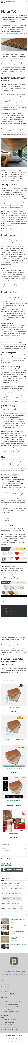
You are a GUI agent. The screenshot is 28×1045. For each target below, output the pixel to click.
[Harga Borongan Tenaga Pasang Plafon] (5, 921)
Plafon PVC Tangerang (17, 908)
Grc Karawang (12, 885)
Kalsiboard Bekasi (16, 893)
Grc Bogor (11, 883)
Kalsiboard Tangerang (6, 901)
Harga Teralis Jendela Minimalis (11, 1011)
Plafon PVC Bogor (5, 903)
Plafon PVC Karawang (17, 906)
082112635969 (6, 865)
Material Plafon (5, 850)
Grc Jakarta (4, 885)
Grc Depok (17, 883)
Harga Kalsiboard (7, 989)
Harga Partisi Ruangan (8, 1009)
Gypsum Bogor (14, 888)
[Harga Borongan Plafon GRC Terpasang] (5, 939)
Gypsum (21, 536)
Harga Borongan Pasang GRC (10, 1006)
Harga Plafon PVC (7, 984)
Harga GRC (6, 991)
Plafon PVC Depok (15, 903)
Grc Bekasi (4, 883)
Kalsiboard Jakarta (6, 898)
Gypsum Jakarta (5, 890)
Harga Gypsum (6, 986)
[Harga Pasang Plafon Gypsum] (5, 933)
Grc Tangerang (20, 885)
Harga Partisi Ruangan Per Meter (18, 944)
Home (3, 7)
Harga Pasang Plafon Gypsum (17, 931)
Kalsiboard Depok (15, 895)
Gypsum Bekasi (5, 888)
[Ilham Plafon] (10, 2)
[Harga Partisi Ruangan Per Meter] (5, 946)
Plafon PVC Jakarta (6, 906)
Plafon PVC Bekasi (17, 901)
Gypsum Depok (22, 888)
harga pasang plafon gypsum (12, 327)
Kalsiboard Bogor (5, 895)
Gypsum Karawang (15, 890)
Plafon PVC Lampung (6, 908)
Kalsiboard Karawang (16, 898)
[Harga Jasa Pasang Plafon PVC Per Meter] (5, 927)
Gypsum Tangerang (6, 893)
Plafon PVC (5, 853)
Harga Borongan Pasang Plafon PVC (12, 1002)
